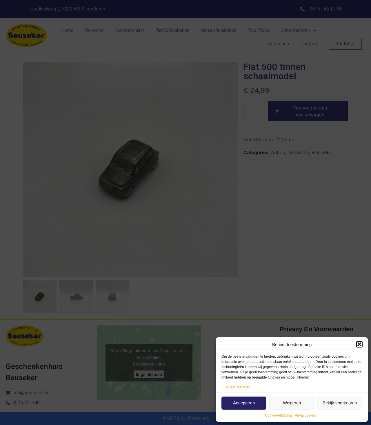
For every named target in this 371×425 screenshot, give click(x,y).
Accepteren (244, 402)
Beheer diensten (237, 387)
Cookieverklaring (278, 415)
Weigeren (292, 402)
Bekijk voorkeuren (340, 402)
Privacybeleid (305, 415)
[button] (359, 344)
